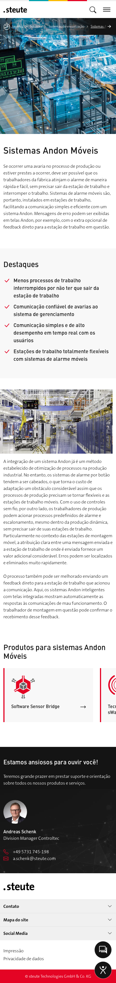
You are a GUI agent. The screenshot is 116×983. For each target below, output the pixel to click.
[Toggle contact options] (103, 949)
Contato (11, 906)
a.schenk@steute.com (34, 858)
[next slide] (109, 26)
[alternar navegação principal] (93, 9)
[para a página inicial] (15, 10)
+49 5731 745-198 (31, 852)
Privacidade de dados (23, 959)
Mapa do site (15, 920)
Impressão (13, 951)
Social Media (15, 933)
